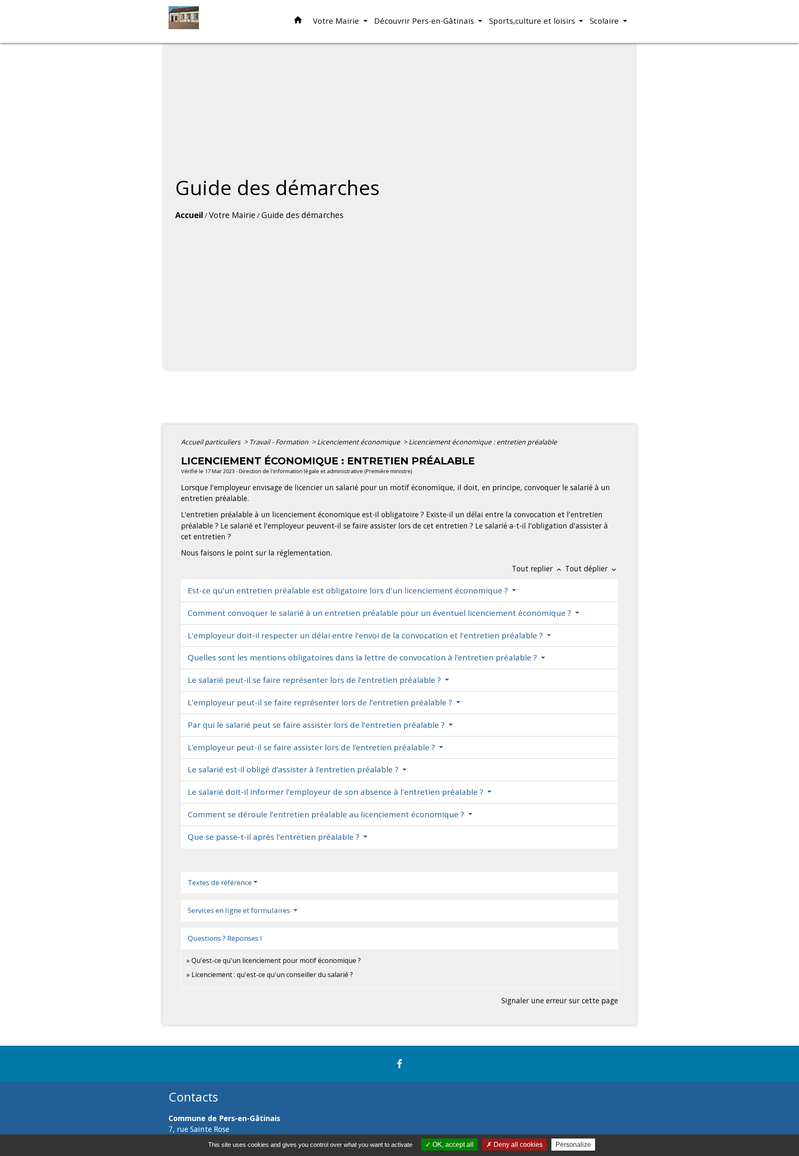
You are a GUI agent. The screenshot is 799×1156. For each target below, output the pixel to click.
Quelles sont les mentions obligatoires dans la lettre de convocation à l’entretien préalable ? (363, 657)
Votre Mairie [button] (337, 20)
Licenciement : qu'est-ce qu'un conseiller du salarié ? (272, 974)
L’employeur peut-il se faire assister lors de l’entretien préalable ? (312, 747)
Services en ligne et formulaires (240, 910)
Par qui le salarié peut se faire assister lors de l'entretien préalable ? (317, 724)
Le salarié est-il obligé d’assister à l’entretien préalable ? (294, 769)
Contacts (193, 1097)
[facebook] (399, 1063)
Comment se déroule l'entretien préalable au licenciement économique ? (327, 814)
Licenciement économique (359, 442)
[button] (298, 21)
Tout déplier (591, 568)
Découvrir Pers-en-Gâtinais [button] (425, 20)
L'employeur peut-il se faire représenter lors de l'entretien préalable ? (321, 702)
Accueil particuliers (211, 442)
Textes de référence (220, 882)
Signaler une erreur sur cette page (559, 1000)
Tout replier (537, 568)
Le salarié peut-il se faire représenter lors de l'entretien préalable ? (315, 680)
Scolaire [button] (605, 20)
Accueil (189, 215)
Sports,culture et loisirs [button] (533, 20)
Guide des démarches (302, 215)
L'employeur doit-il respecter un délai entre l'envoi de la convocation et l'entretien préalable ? (366, 635)
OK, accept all (452, 1144)
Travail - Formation (279, 442)
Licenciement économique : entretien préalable (483, 442)
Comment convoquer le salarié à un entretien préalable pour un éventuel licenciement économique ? (380, 613)
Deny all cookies (517, 1144)
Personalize (573, 1144)
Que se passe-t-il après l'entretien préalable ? (274, 836)
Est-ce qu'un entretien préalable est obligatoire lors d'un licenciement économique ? (349, 590)
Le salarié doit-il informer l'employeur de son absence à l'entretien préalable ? (336, 791)
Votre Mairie (232, 215)
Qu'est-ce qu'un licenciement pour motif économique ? (276, 960)
